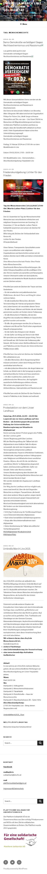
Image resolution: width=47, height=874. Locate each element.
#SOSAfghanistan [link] (10, 532)
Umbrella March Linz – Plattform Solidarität (22, 7)
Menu (24, 24)
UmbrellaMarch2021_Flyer (13, 715)
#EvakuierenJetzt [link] (24, 532)
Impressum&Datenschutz (13, 789)
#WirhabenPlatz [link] (9, 535)
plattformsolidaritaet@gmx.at (14, 783)
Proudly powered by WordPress (15, 869)
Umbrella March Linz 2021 (16, 548)
